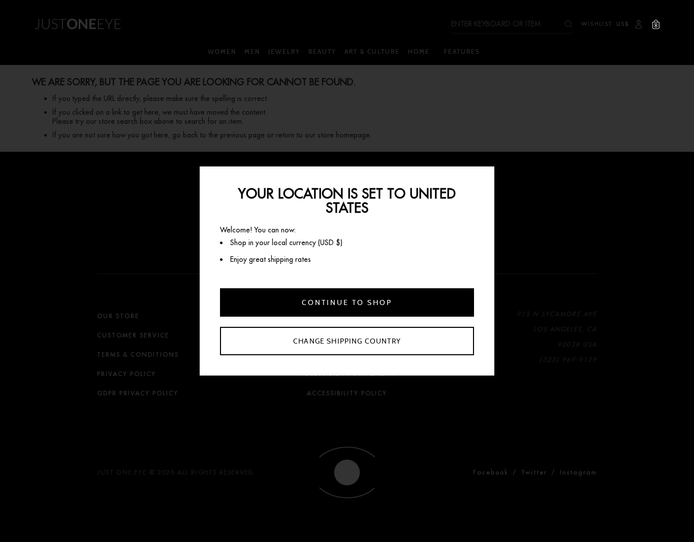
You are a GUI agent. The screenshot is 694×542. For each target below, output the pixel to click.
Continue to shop (347, 302)
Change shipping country (347, 341)
